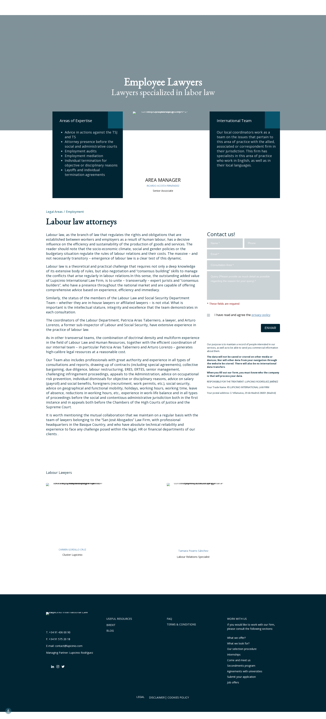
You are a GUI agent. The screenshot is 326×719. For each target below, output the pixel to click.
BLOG (110, 630)
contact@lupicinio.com (68, 646)
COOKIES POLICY (178, 697)
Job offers (233, 682)
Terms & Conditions (181, 624)
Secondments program (241, 665)
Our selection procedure (242, 649)
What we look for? (238, 643)
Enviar (270, 328)
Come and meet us (239, 660)
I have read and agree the (242, 315)
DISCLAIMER (157, 697)
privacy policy (260, 315)
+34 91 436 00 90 (59, 632)
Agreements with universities (244, 671)
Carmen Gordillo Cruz (72, 549)
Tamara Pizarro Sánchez (193, 551)
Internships (234, 654)
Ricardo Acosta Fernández (163, 185)
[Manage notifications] (8, 711)
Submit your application (241, 677)
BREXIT (110, 625)
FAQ (169, 619)
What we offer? (236, 638)
